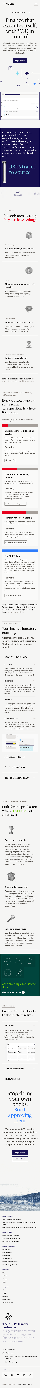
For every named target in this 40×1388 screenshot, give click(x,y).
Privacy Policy (6, 1299)
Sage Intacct (6, 1249)
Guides (4, 1276)
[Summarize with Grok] (30, 1375)
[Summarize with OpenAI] (12, 1375)
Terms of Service (7, 1302)
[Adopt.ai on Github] (9, 1362)
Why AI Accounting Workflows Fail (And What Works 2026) (18, 1223)
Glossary (5, 1279)
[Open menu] (36, 4)
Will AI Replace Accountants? (11, 1219)
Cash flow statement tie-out (11, 1238)
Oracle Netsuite (7, 1252)
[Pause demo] (3, 94)
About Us (5, 1290)
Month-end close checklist (10, 1235)
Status (30, 1384)
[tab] (21, 94)
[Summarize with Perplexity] (24, 1375)
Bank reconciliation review (10, 1241)
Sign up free (20, 61)
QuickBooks (6, 1255)
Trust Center (22, 1384)
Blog (3, 1273)
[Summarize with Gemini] (18, 1375)
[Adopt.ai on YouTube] (16, 1362)
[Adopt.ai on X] (13, 1362)
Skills (4, 1282)
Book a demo (20, 1159)
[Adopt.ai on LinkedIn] (6, 1362)
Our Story (5, 1293)
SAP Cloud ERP (7, 1258)
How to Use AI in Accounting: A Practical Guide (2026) (19, 1227)
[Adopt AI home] (8, 3)
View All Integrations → (9, 1265)
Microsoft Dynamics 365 (10, 1261)
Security (5, 1296)
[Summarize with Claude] (5, 1375)
